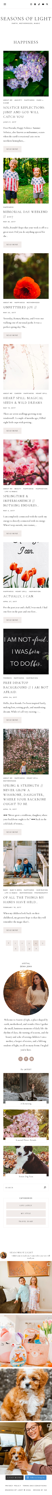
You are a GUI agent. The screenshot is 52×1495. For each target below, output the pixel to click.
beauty (18, 489)
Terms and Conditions (35, 1486)
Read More (14, 150)
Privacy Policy (13, 1486)
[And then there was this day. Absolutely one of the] (26, 1448)
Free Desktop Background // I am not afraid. (26, 687)
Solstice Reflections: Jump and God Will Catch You (24, 112)
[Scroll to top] (47, 1487)
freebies (7, 678)
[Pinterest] (35, 4)
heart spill (41, 393)
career (18, 393)
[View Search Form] (47, 4)
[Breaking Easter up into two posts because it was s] (26, 1341)
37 (29, 949)
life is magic (11, 491)
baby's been (16, 890)
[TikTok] (39, 4)
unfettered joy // (20, 307)
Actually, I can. (18, 596)
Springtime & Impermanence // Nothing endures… (21, 500)
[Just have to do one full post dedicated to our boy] (26, 1395)
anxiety (18, 100)
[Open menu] (4, 4)
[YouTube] (43, 4)
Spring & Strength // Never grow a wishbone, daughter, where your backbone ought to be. (24, 795)
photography (41, 893)
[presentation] (26, 73)
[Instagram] (31, 4)
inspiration (42, 489)
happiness (29, 100)
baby (5, 890)
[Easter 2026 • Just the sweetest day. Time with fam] (26, 1287)
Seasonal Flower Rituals (26, 1140)
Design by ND (40, 1490)
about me (7, 100)
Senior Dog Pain (26, 1176)
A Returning (26, 1103)
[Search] (45, 1187)
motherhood (33, 302)
